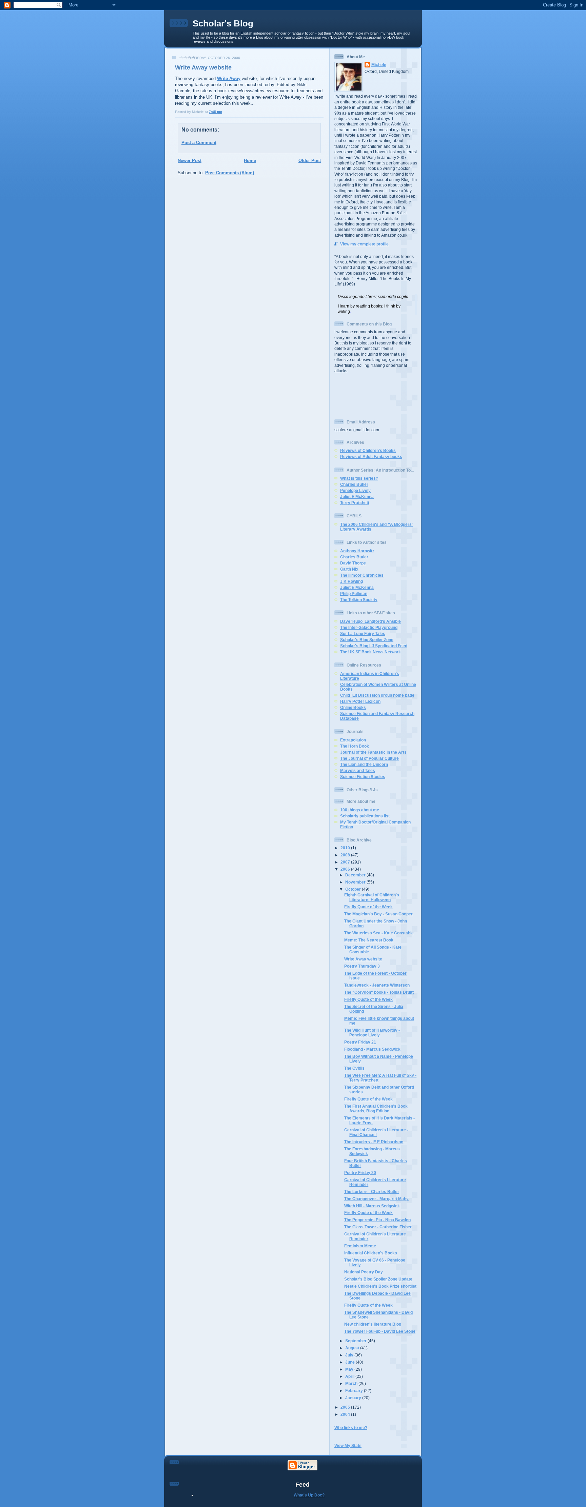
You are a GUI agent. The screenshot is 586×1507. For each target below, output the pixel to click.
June (350, 1362)
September (356, 1341)
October (353, 889)
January (353, 1397)
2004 (345, 1414)
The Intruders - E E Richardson (373, 1141)
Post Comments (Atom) (229, 172)
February (354, 1390)
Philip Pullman (353, 593)
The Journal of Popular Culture (369, 758)
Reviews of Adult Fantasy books (371, 456)
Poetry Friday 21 (360, 1042)
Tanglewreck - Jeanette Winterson (377, 985)
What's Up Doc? (309, 1495)
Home (250, 160)
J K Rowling (351, 581)
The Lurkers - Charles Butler (371, 1191)
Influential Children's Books (370, 1253)
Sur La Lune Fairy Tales (362, 633)
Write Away (228, 78)
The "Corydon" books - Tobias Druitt (379, 992)
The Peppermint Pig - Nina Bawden (377, 1219)
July (349, 1355)
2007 (345, 862)
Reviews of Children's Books (368, 450)
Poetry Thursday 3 (362, 966)
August (352, 1348)
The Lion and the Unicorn (364, 764)
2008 (345, 855)
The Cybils (354, 1068)
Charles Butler (354, 484)
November (356, 882)
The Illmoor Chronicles (362, 575)
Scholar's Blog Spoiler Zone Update (378, 1279)
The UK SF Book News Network (370, 652)
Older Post (309, 160)
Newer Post (189, 160)
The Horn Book (354, 746)
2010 (345, 848)
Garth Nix (349, 569)
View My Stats (348, 1445)
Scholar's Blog (223, 23)
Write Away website (203, 67)
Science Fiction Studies (362, 776)
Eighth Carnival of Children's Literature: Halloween (371, 897)
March (351, 1383)
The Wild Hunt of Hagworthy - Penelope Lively (372, 1032)
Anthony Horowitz (357, 551)
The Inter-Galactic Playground (368, 627)
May (349, 1369)
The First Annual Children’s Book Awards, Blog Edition (376, 1108)
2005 (345, 1407)
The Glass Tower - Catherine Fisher (378, 1227)
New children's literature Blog (372, 1324)
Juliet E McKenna (357, 496)
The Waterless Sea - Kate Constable (379, 933)
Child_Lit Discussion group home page (377, 695)
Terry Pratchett (354, 502)
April (350, 1376)
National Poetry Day (363, 1272)
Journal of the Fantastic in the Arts (373, 752)
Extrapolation (353, 740)
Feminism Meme (360, 1246)
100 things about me (359, 810)
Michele (378, 64)
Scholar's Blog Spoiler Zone (366, 639)
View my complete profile (364, 244)
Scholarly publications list (365, 816)
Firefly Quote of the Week (368, 907)
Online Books (353, 707)
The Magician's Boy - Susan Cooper (378, 914)
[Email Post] (223, 112)
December (356, 875)
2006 (345, 869)
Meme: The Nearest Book (368, 940)
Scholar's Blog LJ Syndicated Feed (373, 645)
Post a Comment (198, 142)
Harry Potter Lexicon (360, 701)
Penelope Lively (355, 490)
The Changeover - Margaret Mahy (376, 1198)
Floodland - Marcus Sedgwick (372, 1049)
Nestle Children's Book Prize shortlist (380, 1286)
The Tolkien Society (358, 599)
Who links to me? (350, 1427)
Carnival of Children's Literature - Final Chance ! (376, 1132)
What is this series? (359, 478)
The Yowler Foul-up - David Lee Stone (379, 1331)
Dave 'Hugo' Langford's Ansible (370, 621)
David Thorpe (353, 563)
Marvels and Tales (357, 770)
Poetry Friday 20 (360, 1172)
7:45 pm (215, 112)
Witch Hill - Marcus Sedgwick (372, 1206)
